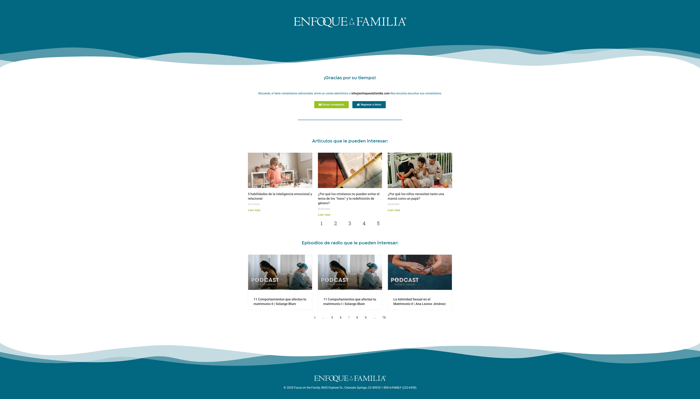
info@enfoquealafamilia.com (370, 93)
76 (385, 314)
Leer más (254, 210)
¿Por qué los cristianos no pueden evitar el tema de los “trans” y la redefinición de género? (349, 198)
